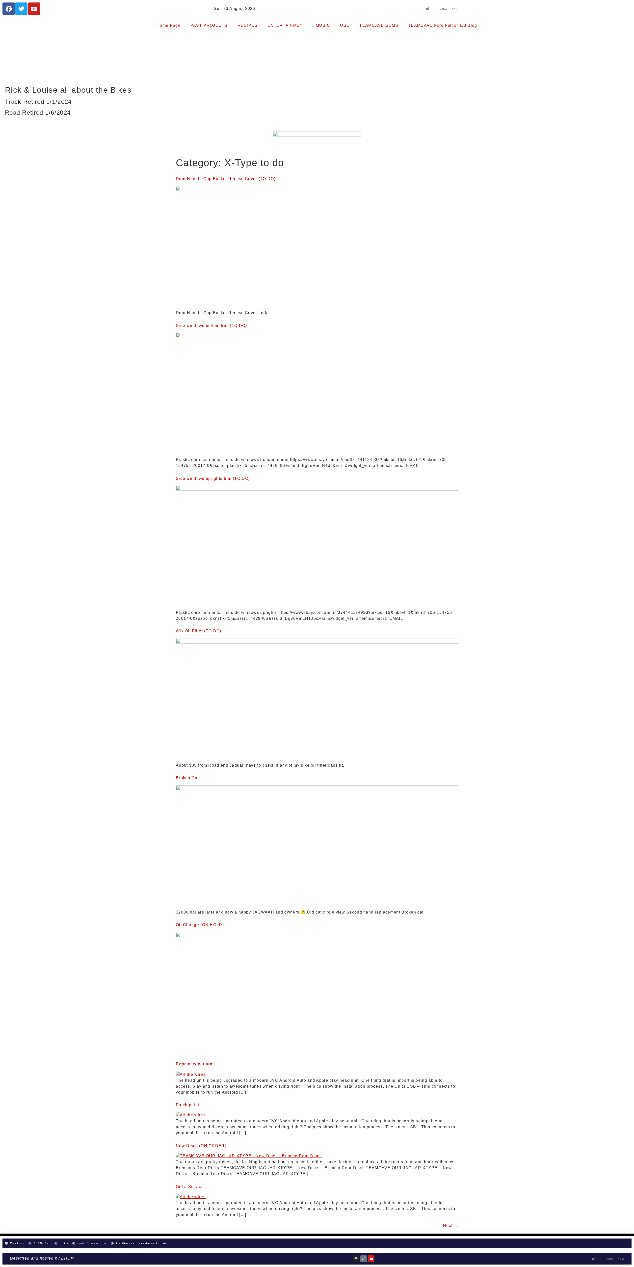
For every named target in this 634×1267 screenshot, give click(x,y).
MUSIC (323, 25)
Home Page (169, 25)
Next (450, 1225)
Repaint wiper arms (196, 1064)
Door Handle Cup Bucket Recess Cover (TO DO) (226, 179)
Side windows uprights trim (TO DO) (213, 478)
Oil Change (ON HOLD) (200, 925)
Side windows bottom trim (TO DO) (211, 325)
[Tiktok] (363, 1258)
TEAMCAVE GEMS (378, 25)
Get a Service (190, 1187)
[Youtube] (371, 1258)
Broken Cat (187, 778)
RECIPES (248, 25)
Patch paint (187, 1105)
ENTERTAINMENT (286, 25)
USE (344, 25)
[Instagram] (356, 1258)
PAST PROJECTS (209, 25)
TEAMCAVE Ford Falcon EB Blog (442, 25)
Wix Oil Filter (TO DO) (198, 631)
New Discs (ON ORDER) (201, 1146)
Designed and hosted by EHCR (42, 1258)
